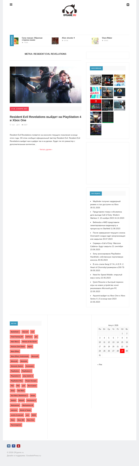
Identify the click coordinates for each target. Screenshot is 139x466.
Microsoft (34, 356)
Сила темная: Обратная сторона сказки (27, 39)
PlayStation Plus (17, 381)
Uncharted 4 (31, 400)
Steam (33, 395)
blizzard (25, 332)
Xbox (13, 420)
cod (32, 332)
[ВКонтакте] (8, 445)
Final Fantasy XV (17, 337)
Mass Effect (15, 351)
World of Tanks (25, 410)
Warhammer (15, 405)
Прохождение (16, 425)
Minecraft (14, 361)
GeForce (29, 337)
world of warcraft (17, 415)
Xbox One (30, 420)
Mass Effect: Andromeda (20, 356)
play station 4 (28, 376)
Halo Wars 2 (15, 341)
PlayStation (15, 371)
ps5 (23, 386)
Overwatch (30, 366)
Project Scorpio (31, 381)
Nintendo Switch (17, 366)
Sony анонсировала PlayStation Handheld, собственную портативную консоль (106, 257)
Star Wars (21, 390)
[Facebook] (13, 445)
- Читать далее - (45, 149)
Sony (13, 390)
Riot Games (32, 386)
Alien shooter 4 (63, 38)
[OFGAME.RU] (69, 6)
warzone (14, 410)
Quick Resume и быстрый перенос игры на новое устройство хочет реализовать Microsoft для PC (106, 285)
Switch (13, 400)
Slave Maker (102, 38)
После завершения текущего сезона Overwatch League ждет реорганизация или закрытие (107, 236)
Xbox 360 (21, 420)
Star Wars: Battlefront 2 (19, 395)
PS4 (18, 386)
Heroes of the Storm (29, 341)
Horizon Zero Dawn (18, 346)
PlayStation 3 (26, 371)
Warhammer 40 (27, 405)
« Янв (99, 365)
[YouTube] (18, 445)
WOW (34, 415)
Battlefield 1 (15, 332)
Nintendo (23, 361)
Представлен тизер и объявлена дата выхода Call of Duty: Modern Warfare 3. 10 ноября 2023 (106, 215)
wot (27, 415)
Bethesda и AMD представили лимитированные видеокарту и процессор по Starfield (104, 225)
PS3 (12, 386)
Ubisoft (21, 400)
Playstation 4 (15, 376)
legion (30, 346)
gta (36, 337)
